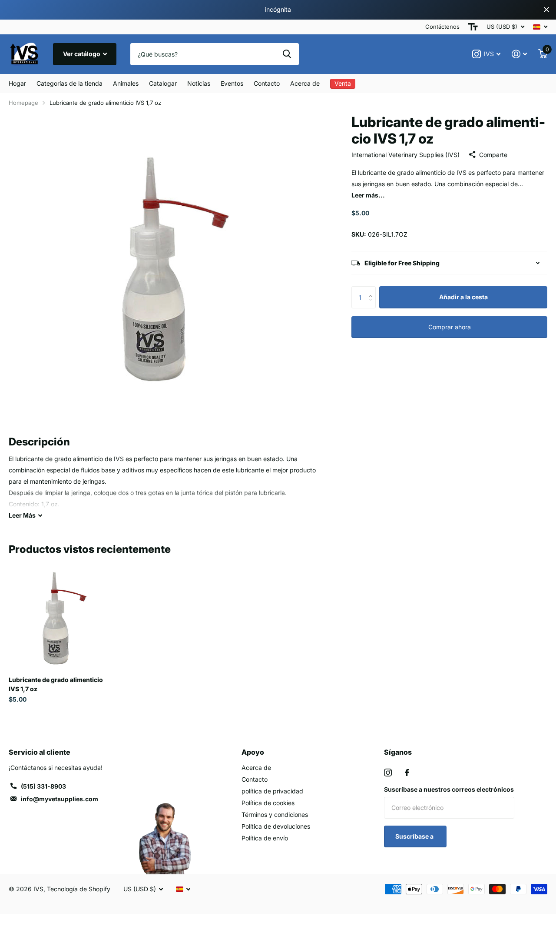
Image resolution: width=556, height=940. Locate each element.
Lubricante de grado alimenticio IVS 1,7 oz (56, 684)
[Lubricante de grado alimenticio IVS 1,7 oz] (60, 618)
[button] (372, 289)
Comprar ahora (449, 327)
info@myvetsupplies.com (59, 799)
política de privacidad (272, 791)
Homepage (23, 102)
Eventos (232, 83)
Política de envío (265, 838)
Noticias (198, 83)
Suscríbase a (415, 836)
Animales (126, 83)
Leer (22, 515)
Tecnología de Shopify (78, 889)
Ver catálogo (82, 53)
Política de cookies (268, 802)
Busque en (287, 54)
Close (546, 10)
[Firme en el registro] (519, 54)
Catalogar (163, 83)
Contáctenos (442, 26)
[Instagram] (388, 772)
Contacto (267, 83)
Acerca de (305, 83)
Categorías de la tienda (69, 83)
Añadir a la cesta (463, 297)
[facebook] (407, 772)
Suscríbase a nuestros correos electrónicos (449, 789)
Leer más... (368, 195)
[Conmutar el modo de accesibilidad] (473, 27)
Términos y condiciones (275, 814)
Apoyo (253, 752)
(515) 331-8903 (43, 786)
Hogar (17, 83)
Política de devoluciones (276, 826)
